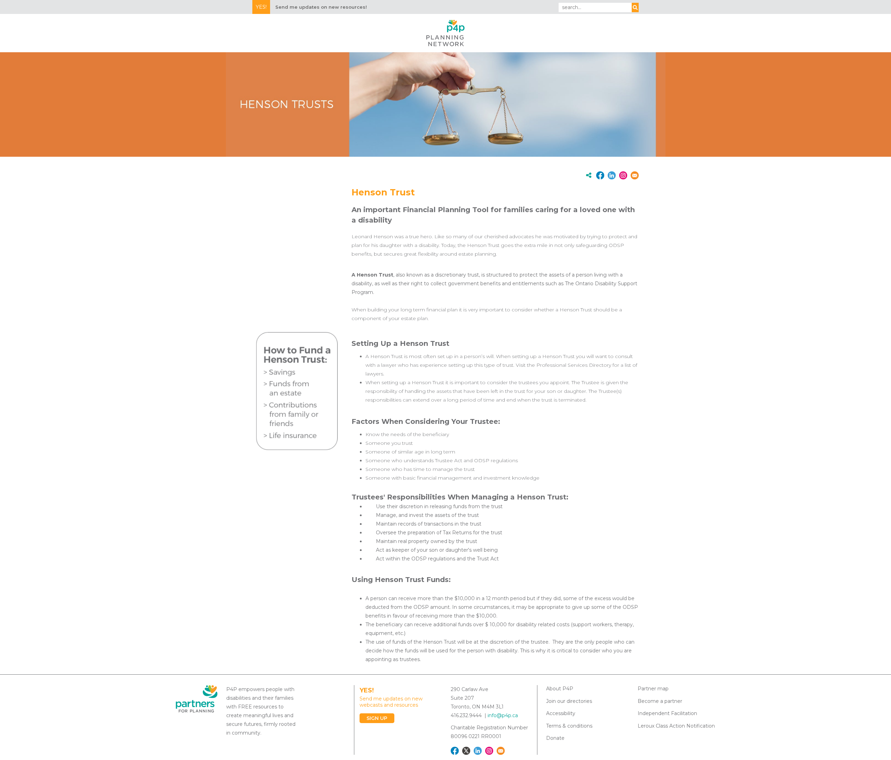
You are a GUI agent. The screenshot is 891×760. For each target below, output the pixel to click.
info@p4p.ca (503, 715)
